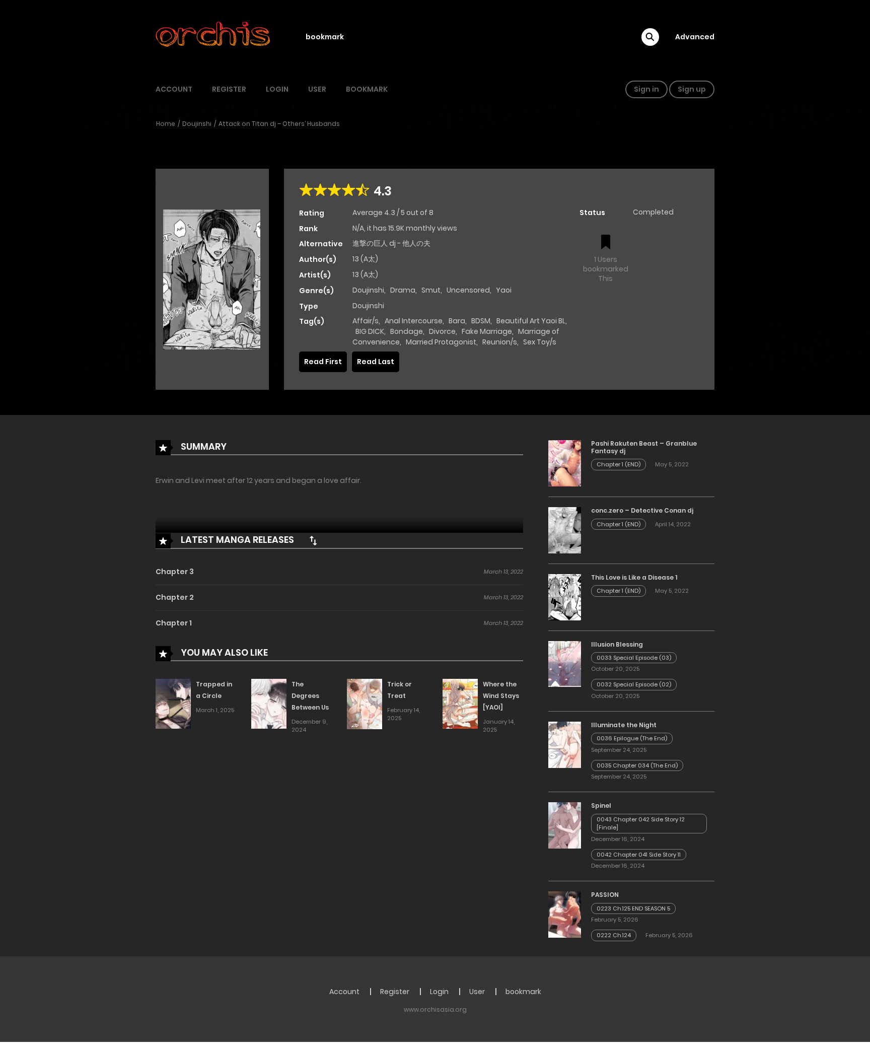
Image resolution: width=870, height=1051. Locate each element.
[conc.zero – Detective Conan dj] (564, 530)
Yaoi (504, 290)
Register (229, 89)
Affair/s (365, 321)
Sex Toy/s (539, 342)
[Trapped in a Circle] (173, 703)
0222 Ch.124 (614, 935)
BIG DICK (369, 331)
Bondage (406, 331)
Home (165, 123)
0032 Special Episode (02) (634, 684)
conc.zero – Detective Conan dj (642, 510)
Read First (323, 362)
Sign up (692, 89)
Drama (402, 290)
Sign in (646, 89)
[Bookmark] (605, 243)
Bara (457, 321)
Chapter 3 (175, 572)
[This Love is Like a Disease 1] (564, 597)
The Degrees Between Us (310, 696)
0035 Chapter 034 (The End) (637, 765)
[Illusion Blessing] (564, 663)
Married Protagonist (441, 342)
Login (277, 89)
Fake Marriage (487, 331)
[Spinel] (564, 825)
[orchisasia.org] (214, 37)
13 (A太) (365, 259)
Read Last (375, 362)
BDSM (480, 321)
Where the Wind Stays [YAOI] (501, 696)
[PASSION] (564, 914)
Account (174, 89)
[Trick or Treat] (364, 703)
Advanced (694, 37)
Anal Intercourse (414, 321)
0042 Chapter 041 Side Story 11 (639, 855)
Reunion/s (499, 342)
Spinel (601, 805)
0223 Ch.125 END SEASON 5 (633, 908)
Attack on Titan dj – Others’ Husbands (279, 123)
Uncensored (468, 290)
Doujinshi (196, 123)
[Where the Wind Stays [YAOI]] (460, 703)
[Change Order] (313, 540)
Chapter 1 (174, 623)
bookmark (325, 37)
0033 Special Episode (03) (634, 658)
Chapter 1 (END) (618, 464)
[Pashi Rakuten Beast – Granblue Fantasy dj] (564, 463)
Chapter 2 (175, 597)
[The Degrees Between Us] (268, 703)
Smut (431, 290)
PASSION (605, 894)
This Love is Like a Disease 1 (634, 577)
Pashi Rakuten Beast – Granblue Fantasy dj (644, 447)
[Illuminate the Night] (564, 744)
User (317, 89)
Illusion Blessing (617, 644)
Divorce (442, 331)
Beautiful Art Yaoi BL (530, 321)
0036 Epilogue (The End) (632, 738)
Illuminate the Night (624, 725)
